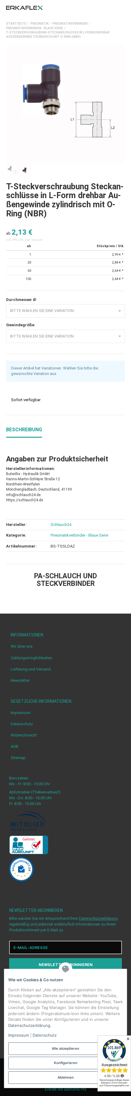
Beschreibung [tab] (24, 429)
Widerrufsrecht (24, 735)
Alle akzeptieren (65, 1048)
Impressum (20, 712)
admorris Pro (75, 1089)
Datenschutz (22, 724)
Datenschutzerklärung (98, 918)
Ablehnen (66, 1077)
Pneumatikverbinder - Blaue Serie (79, 535)
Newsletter (20, 680)
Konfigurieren (65, 1063)
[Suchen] (111, 8)
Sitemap (18, 757)
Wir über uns (22, 646)
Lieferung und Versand (31, 669)
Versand (36, 239)
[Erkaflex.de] (24, 7)
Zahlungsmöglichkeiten (31, 658)
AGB (14, 746)
